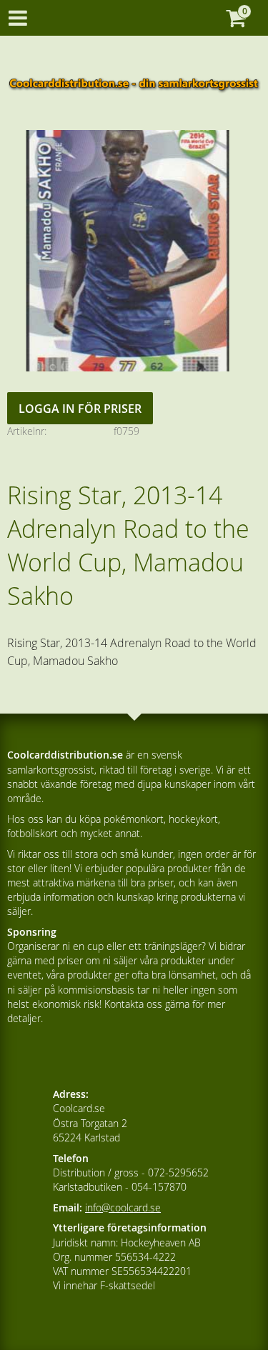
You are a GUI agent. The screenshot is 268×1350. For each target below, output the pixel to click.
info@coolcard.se (123, 1207)
